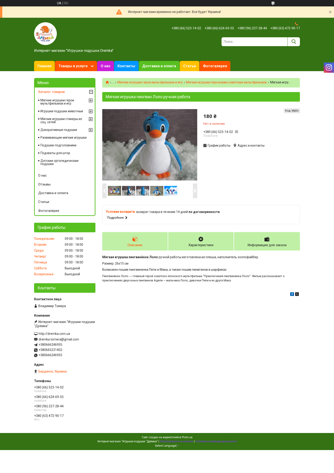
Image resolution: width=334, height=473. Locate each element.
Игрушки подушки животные (61, 111)
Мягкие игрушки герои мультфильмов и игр (150, 82)
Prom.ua (187, 437)
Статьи (189, 66)
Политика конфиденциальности (216, 441)
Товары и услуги (72, 66)
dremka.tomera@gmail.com (59, 339)
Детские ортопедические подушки (59, 162)
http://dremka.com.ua (54, 333)
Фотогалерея (215, 66)
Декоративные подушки (58, 130)
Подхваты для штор (55, 153)
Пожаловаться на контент (176, 441)
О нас (105, 66)
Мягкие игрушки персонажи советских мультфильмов (226, 82)
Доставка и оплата (159, 66)
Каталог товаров (51, 92)
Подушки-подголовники (58, 145)
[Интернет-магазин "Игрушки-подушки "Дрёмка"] (45, 33)
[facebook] (292, 295)
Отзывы (44, 184)
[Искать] (293, 41)
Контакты (126, 66)
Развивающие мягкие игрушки (63, 137)
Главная (44, 66)
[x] (297, 295)
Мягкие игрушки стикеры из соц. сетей (61, 120)
